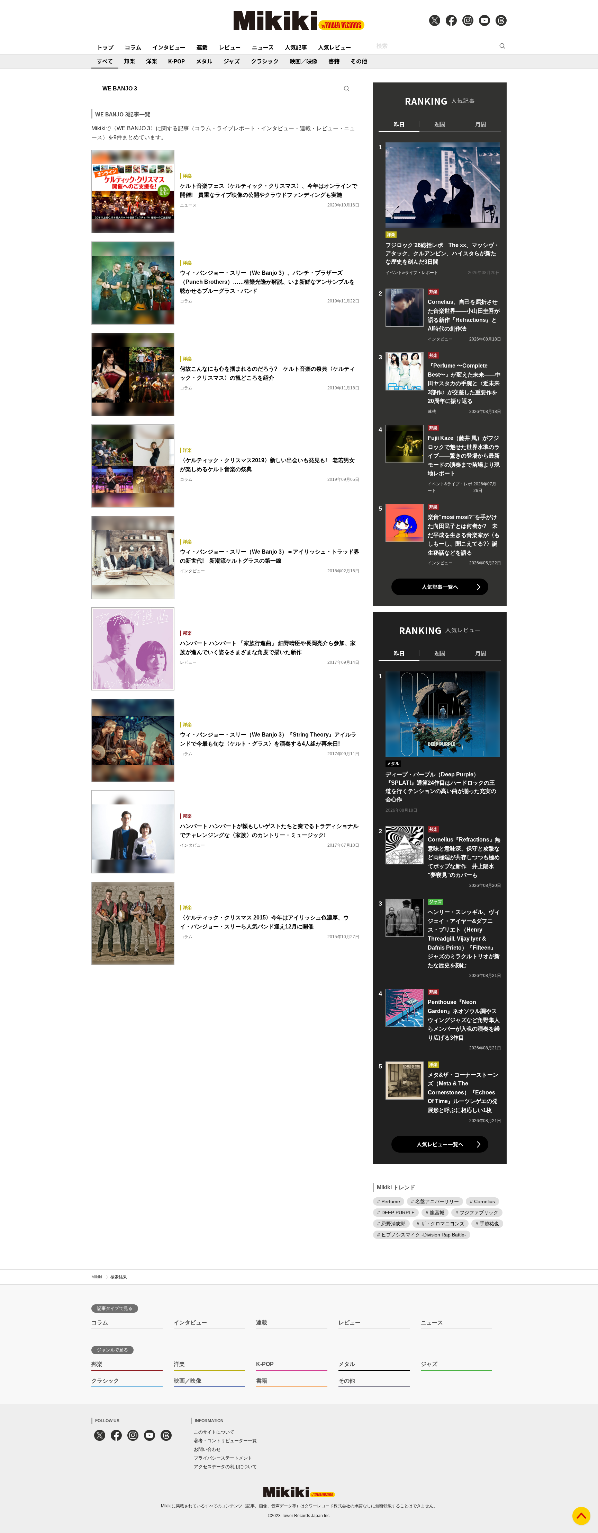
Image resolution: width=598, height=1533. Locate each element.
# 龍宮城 (435, 1212)
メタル (204, 61)
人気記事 (296, 47)
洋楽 (151, 61)
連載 (202, 47)
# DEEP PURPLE (396, 1212)
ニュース (263, 47)
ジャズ (232, 61)
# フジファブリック (476, 1212)
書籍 (333, 61)
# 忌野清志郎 (391, 1223)
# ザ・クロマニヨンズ (440, 1223)
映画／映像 (303, 61)
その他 (359, 61)
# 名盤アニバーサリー (435, 1201)
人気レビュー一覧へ (440, 1144)
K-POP (176, 61)
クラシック (265, 61)
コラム (133, 47)
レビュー (230, 47)
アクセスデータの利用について (225, 1466)
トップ (105, 47)
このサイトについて (214, 1432)
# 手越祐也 (487, 1223)
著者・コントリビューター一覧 (225, 1440)
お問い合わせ (207, 1449)
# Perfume (388, 1201)
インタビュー (168, 47)
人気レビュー (334, 47)
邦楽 (129, 61)
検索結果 (118, 1277)
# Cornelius (482, 1201)
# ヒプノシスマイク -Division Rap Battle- (421, 1234)
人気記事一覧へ (440, 586)
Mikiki (96, 1277)
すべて (105, 61)
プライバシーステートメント (223, 1458)
